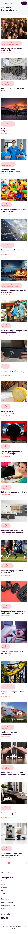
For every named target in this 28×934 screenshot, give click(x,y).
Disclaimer (19, 926)
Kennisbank (4, 887)
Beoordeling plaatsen (7, 902)
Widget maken (5, 908)
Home (2, 7)
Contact (3, 884)
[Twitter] (4, 917)
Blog (2, 890)
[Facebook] (2, 917)
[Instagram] (7, 917)
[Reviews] (6, 3)
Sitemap (3, 893)
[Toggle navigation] (24, 3)
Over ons (3, 881)
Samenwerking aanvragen (8, 905)
